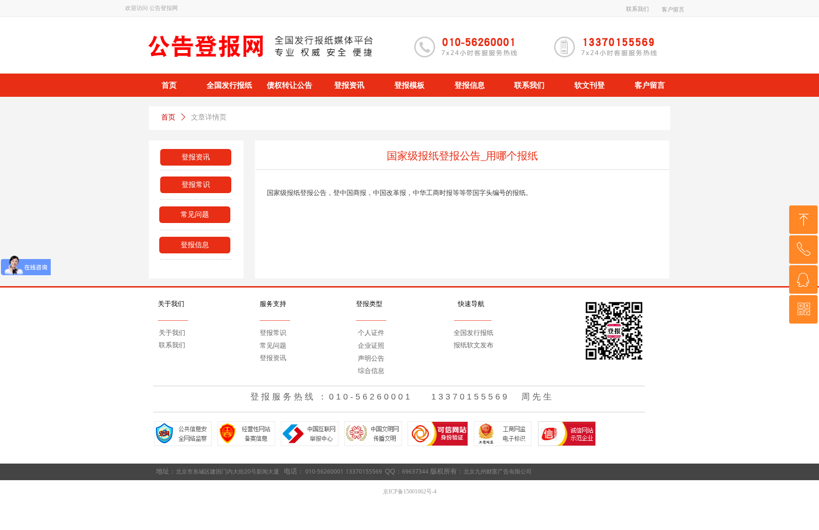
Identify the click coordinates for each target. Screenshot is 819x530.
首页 (168, 117)
